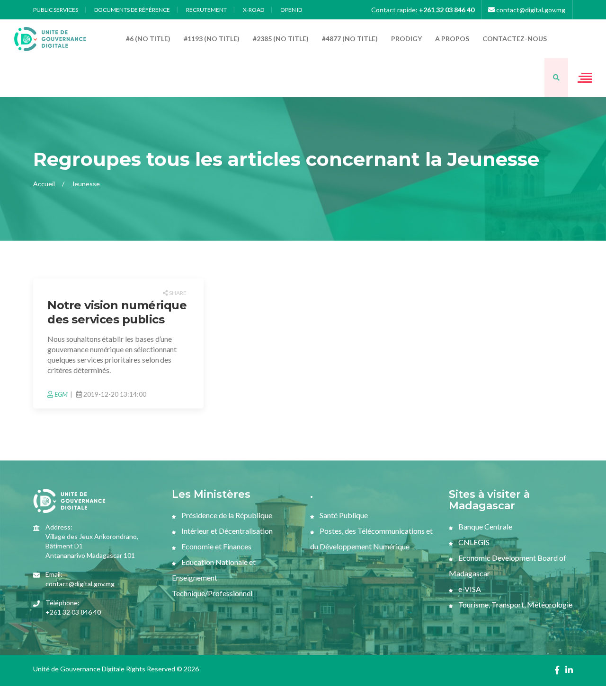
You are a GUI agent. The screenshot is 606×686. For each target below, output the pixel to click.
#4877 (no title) (350, 39)
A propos (452, 39)
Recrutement (206, 9)
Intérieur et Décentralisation (226, 530)
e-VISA (469, 588)
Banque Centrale (484, 526)
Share (177, 292)
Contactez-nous (514, 39)
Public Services (55, 9)
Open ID (291, 9)
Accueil (44, 184)
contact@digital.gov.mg (530, 10)
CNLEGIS (473, 542)
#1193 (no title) (212, 39)
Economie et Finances (215, 546)
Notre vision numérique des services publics (117, 312)
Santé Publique (343, 515)
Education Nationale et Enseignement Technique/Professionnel (214, 577)
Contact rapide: (422, 10)
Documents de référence (132, 9)
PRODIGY (406, 39)
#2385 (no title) (281, 39)
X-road (253, 9)
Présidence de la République (226, 515)
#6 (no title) (148, 39)
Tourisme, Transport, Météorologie (514, 604)
